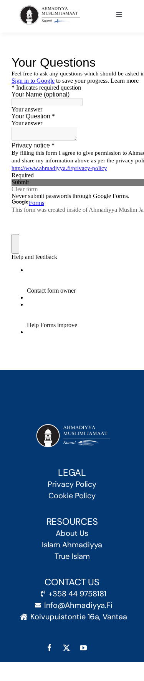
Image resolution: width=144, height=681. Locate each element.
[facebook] (49, 647)
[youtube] (83, 647)
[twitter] (66, 647)
